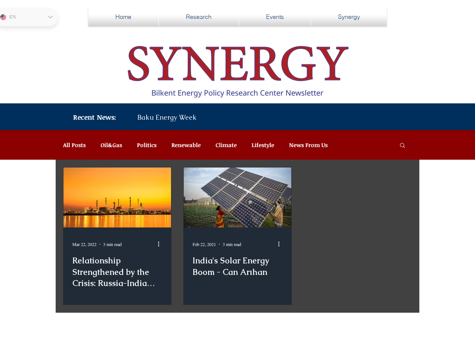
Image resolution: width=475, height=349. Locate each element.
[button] (402, 146)
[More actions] (161, 244)
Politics (147, 145)
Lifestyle (263, 145)
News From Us (308, 145)
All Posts (74, 145)
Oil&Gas (111, 145)
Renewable (186, 145)
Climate (226, 145)
